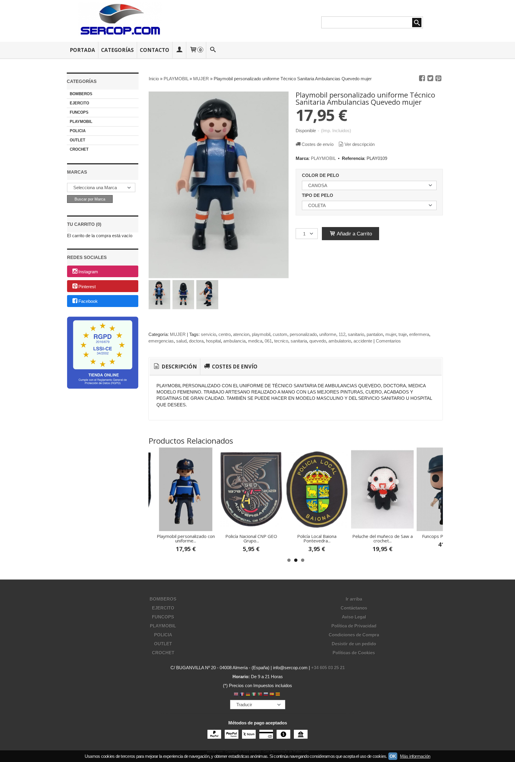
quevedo (317, 340)
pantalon (375, 334)
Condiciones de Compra (354, 634)
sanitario (356, 334)
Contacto (154, 50)
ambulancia (234, 340)
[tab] (174, 366)
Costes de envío (317, 144)
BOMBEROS (81, 94)
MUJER (178, 334)
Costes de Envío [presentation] (234, 366)
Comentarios (388, 340)
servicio (208, 334)
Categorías (117, 50)
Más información (415, 756)
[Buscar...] (213, 50)
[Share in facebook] (422, 78)
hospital (213, 340)
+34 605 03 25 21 (328, 667)
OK (393, 756)
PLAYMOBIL (81, 121)
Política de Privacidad (353, 625)
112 (342, 334)
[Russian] (265, 695)
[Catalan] (278, 695)
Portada (82, 50)
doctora (196, 340)
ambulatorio (339, 340)
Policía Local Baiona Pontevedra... (316, 538)
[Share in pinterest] (438, 78)
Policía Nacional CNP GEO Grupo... (251, 538)
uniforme (327, 334)
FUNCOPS (79, 112)
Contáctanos (354, 607)
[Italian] (254, 695)
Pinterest (87, 286)
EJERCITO (79, 103)
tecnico (281, 340)
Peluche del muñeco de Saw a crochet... (382, 538)
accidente (362, 340)
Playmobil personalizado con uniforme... (186, 538)
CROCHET (79, 149)
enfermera (419, 334)
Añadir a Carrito (354, 234)
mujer (390, 334)
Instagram (88, 271)
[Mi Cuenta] (179, 50)
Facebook (88, 301)
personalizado (303, 334)
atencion (241, 334)
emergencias (161, 340)
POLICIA (78, 131)
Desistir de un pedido (354, 643)
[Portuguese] (260, 695)
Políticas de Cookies (354, 652)
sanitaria (299, 340)
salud (181, 340)
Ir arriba (354, 598)
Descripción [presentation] (178, 366)
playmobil (261, 334)
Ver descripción (360, 144)
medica (255, 340)
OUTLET (77, 140)
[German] (248, 695)
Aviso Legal (354, 616)
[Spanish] (271, 695)
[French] (242, 695)
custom (280, 334)
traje (402, 334)
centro (224, 334)
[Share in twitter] (430, 78)
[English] (236, 695)
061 (268, 340)
